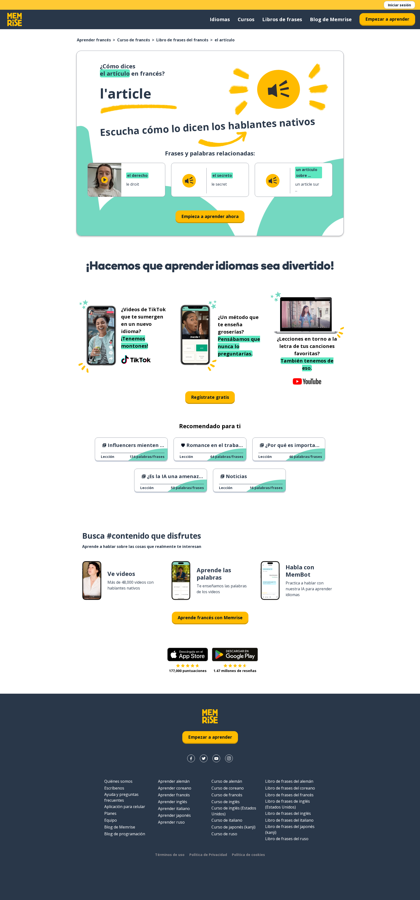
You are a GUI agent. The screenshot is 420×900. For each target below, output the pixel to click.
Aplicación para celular (124, 806)
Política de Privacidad (208, 854)
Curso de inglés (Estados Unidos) (233, 811)
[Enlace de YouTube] (216, 758)
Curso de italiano (226, 820)
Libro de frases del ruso (286, 838)
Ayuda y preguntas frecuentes (121, 797)
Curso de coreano (227, 788)
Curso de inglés (225, 801)
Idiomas (220, 19)
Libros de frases (282, 19)
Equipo (110, 820)
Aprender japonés (174, 815)
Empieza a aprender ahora (210, 216)
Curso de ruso (224, 833)
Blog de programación (124, 833)
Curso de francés (133, 40)
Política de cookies (248, 854)
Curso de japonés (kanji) (233, 827)
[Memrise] (14, 19)
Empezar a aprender (387, 19)
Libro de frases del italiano (289, 820)
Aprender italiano (174, 808)
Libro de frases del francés (182, 40)
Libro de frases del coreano (290, 788)
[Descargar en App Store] (187, 654)
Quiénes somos (118, 781)
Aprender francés (94, 40)
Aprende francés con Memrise (210, 617)
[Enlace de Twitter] (204, 758)
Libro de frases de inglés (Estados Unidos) (287, 804)
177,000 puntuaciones (188, 670)
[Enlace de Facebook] (191, 758)
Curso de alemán (226, 781)
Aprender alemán (174, 781)
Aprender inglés (172, 801)
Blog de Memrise (331, 19)
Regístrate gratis (210, 397)
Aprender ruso (171, 822)
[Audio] (278, 89)
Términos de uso (169, 854)
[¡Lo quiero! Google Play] (235, 654)
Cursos (246, 19)
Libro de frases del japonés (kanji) (290, 829)
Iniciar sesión (399, 5)
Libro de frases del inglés (288, 813)
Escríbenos (114, 788)
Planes (110, 813)
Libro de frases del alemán (289, 781)
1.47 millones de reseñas (234, 670)
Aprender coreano (174, 788)
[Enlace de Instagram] (229, 758)
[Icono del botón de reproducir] (104, 180)
